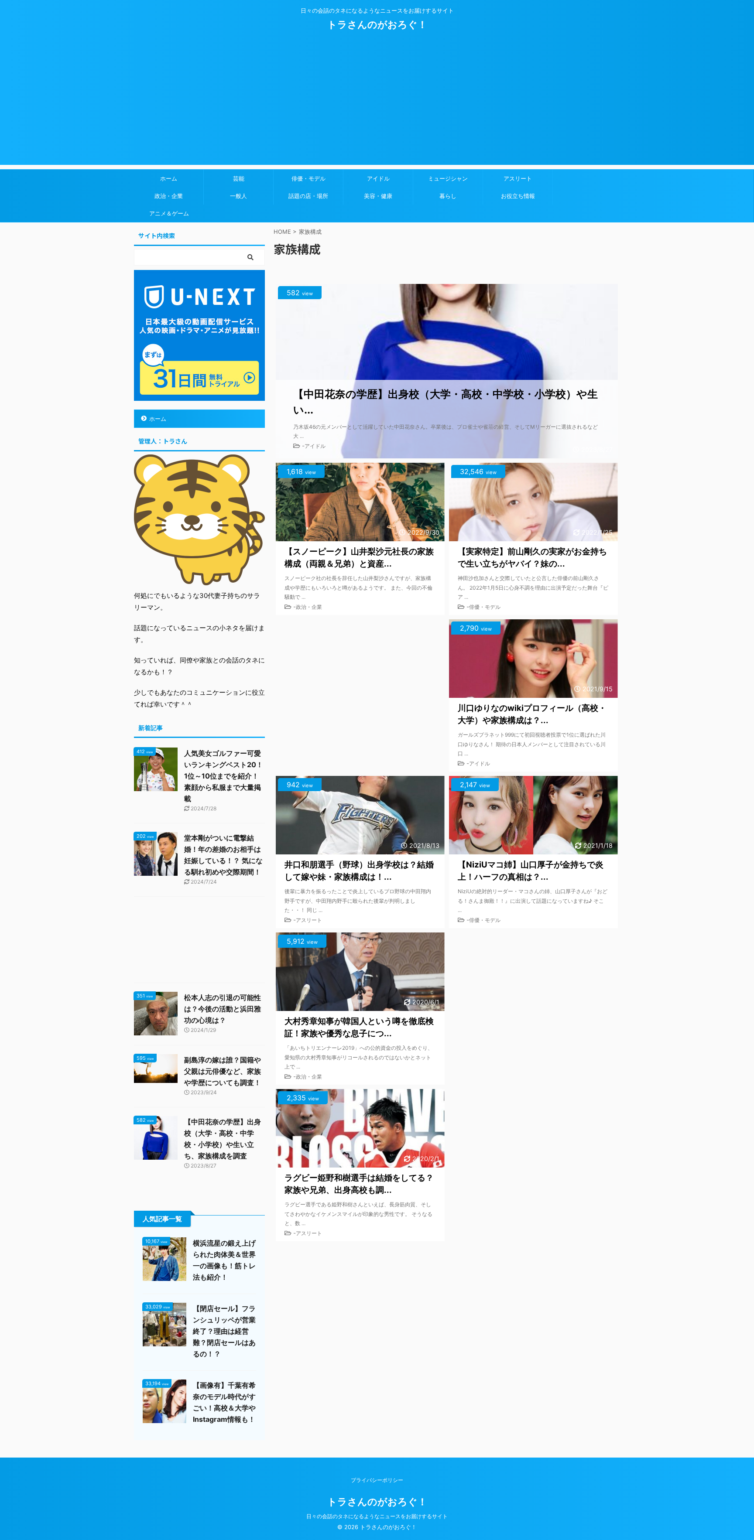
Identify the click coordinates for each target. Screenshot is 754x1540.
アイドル (378, 178)
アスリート (518, 178)
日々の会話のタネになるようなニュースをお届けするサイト (377, 1516)
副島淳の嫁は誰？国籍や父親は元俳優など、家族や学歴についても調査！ (222, 1071)
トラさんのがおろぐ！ (377, 24)
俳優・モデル (308, 178)
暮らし (447, 195)
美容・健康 (378, 195)
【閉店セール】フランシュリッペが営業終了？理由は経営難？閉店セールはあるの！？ (224, 1331)
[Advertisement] (377, 104)
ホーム (168, 178)
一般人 (238, 195)
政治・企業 (168, 195)
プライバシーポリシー (377, 1480)
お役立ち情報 (518, 195)
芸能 (238, 178)
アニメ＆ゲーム (169, 213)
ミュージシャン (448, 178)
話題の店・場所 (308, 195)
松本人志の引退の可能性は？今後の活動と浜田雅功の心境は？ (222, 1008)
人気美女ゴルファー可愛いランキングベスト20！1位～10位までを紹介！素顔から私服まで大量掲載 (223, 776)
